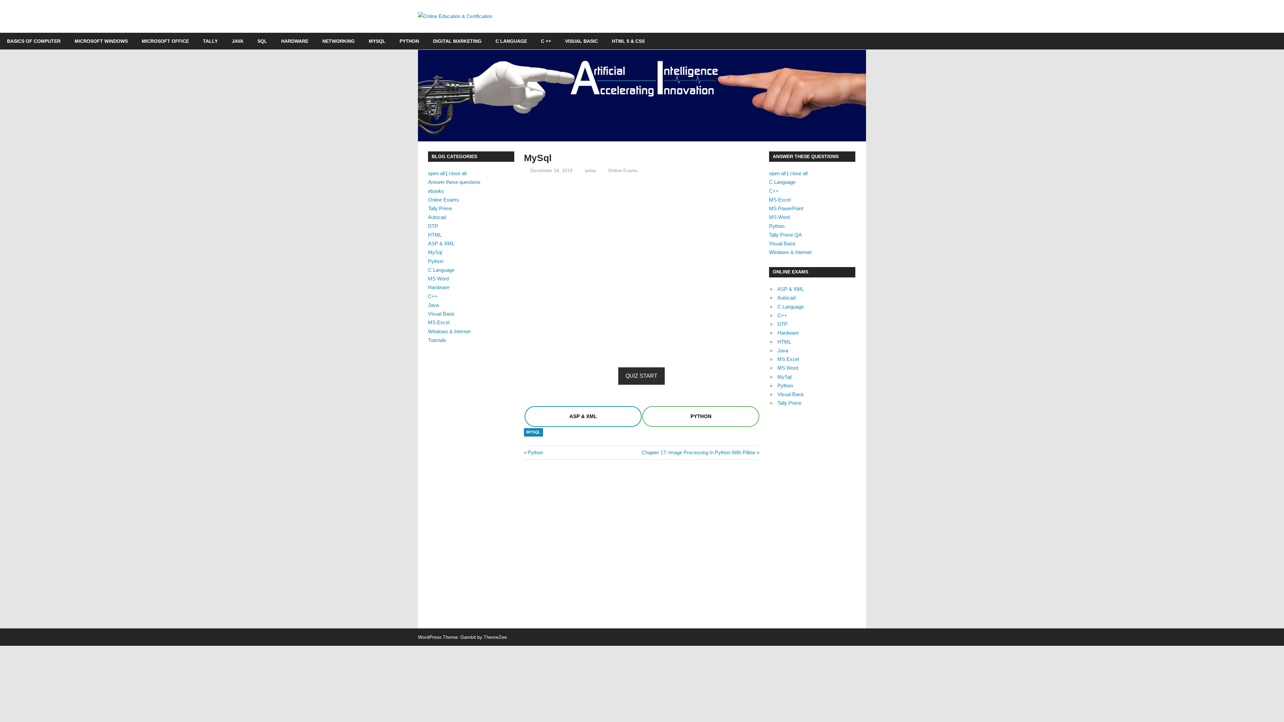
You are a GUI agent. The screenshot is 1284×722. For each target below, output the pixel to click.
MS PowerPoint (786, 208)
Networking (338, 41)
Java (237, 41)
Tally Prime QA (785, 235)
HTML (435, 235)
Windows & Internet (449, 331)
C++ (433, 296)
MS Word (438, 278)
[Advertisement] (641, 226)
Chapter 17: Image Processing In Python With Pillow (698, 452)
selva (590, 170)
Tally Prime (440, 208)
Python (409, 41)
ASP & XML (441, 243)
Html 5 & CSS (628, 41)
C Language (511, 41)
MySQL (377, 41)
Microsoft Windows (101, 41)
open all (436, 173)
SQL (262, 41)
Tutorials (437, 340)
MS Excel (438, 322)
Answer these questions (454, 182)
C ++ (546, 41)
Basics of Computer (34, 41)
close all (457, 173)
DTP (433, 226)
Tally (210, 41)
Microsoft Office (165, 41)
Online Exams (623, 170)
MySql (533, 432)
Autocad (437, 217)
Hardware (294, 41)
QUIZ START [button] (641, 376)
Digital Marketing (457, 41)
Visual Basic (581, 41)
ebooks (436, 191)
